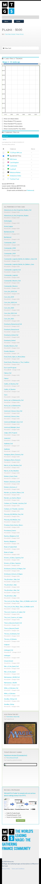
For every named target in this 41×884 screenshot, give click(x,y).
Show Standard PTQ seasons (13, 124)
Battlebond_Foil (9, 232)
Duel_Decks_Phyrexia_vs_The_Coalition (16, 362)
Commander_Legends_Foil (12, 270)
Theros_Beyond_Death (11, 628)
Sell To (4, 139)
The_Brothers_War (10, 596)
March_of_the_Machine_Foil (12, 465)
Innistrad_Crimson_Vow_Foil (13, 411)
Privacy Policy (6, 868)
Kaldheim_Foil (8, 443)
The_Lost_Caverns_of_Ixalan (13, 617)
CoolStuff (13, 169)
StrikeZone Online (15, 176)
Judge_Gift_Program (10, 433)
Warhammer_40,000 (10, 683)
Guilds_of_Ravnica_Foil (11, 384)
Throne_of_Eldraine (10, 639)
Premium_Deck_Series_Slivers (13, 525)
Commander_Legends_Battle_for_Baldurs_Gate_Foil (20, 259)
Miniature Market (15, 172)
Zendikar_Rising (9, 704)
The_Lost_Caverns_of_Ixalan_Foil (14, 612)
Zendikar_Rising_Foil (10, 699)
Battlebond (7, 237)
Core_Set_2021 (9, 318)
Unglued (6, 644)
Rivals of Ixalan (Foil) (10, 547)
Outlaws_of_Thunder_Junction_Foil (15, 503)
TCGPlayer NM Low (16, 152)
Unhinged (7, 655)
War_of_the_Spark (10, 672)
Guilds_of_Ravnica (9, 389)
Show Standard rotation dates (13, 126)
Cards (18, 21)
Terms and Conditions (18, 868)
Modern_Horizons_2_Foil (12, 482)
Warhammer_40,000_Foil (12, 677)
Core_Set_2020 (9, 308)
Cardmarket (13, 166)
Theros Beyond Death (12, 757)
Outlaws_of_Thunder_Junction (14, 509)
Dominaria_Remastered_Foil (13, 324)
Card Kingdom (14, 162)
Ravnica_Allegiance (10, 541)
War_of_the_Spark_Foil (11, 666)
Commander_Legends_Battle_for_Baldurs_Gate (19, 264)
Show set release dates (11, 118)
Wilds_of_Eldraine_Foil (11, 688)
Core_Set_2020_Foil (10, 302)
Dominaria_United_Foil (11, 335)
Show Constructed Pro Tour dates (14, 129)
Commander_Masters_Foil (12, 281)
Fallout (6, 378)
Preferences (30, 190)
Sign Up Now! (20, 820)
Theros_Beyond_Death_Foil (13, 623)
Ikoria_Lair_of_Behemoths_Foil (13, 400)
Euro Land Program (10, 367)
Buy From (5, 136)
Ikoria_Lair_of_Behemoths (12, 405)
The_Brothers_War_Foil (11, 590)
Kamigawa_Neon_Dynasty (12, 460)
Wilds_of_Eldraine (9, 693)
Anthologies (8, 221)
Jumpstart (7, 438)
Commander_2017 (10, 242)
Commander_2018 (10, 248)
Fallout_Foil (7, 373)
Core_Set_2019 (9, 297)
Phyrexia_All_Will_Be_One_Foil (13, 514)
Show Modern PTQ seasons (12, 121)
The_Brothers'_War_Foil (12, 579)
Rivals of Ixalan (8, 552)
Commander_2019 (10, 253)
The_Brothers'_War (10, 585)
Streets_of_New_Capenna (12, 563)
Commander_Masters (11, 286)
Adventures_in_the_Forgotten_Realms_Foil (17, 210)
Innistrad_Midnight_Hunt (12, 427)
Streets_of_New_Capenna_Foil (13, 557)
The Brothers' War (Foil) (14, 34)
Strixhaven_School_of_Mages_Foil (14, 568)
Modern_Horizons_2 (10, 487)
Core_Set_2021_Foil (10, 313)
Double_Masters (9, 351)
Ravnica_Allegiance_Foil (11, 536)
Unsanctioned (8, 661)
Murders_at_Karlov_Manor (12, 498)
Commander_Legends (11, 275)
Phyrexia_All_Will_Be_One (12, 519)
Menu (7, 21)
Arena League (8, 226)
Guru (5, 395)
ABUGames (13, 159)
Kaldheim (7, 449)
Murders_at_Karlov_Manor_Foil (14, 492)
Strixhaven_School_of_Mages (13, 574)
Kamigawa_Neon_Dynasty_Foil (13, 454)
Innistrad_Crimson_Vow (11, 416)
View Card (7, 48)
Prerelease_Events (10, 530)
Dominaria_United (9, 340)
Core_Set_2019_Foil (10, 291)
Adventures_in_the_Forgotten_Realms (16, 215)
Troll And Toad (14, 179)
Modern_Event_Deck (10, 476)
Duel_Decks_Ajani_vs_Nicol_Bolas (14, 356)
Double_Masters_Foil (10, 346)
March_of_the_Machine (11, 471)
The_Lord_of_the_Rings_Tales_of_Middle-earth (19, 606)
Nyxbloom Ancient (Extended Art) (15, 755)
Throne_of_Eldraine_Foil (11, 634)
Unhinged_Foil (8, 650)
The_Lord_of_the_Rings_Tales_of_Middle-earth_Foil (20, 601)
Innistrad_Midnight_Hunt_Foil (13, 422)
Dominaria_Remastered (11, 329)
